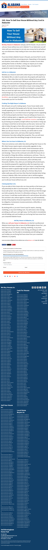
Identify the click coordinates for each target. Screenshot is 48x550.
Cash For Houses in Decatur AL (22, 308)
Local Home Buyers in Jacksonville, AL (23, 522)
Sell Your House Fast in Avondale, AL (7, 411)
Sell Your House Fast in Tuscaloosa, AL (7, 468)
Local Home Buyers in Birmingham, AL (23, 419)
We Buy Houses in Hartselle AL (6, 388)
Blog (46, 300)
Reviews (30, 4)
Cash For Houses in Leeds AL (21, 329)
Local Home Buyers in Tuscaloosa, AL (23, 473)
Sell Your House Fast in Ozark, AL (6, 514)
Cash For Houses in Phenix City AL (22, 363)
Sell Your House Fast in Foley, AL (6, 501)
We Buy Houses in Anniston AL (6, 372)
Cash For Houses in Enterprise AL (22, 369)
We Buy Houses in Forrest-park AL (6, 307)
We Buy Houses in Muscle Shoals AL (7, 394)
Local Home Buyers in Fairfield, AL (22, 429)
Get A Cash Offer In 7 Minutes (40, 13)
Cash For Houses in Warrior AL (22, 354)
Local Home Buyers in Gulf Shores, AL (23, 524)
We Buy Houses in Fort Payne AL (6, 393)
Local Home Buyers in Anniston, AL (23, 498)
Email (26, 267)
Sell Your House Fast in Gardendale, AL (7, 430)
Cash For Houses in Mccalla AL (22, 333)
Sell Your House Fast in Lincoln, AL (6, 445)
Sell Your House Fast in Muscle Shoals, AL (8, 519)
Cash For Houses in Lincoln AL (22, 330)
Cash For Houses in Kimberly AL (22, 327)
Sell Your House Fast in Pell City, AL (7, 456)
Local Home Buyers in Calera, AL (22, 420)
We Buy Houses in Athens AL (5, 366)
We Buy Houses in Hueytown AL (6, 316)
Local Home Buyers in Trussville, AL (23, 471)
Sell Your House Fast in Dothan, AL (6, 475)
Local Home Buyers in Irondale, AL (22, 444)
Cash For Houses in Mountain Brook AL (23, 336)
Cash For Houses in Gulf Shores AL (22, 402)
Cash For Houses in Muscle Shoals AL (23, 399)
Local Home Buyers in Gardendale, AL (23, 435)
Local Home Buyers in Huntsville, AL (23, 443)
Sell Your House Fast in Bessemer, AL (7, 412)
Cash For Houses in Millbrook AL (22, 389)
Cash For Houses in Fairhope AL (22, 381)
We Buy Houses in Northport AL (6, 369)
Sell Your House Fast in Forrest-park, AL (7, 427)
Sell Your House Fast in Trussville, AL (7, 466)
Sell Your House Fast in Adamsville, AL (7, 462)
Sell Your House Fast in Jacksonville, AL (7, 520)
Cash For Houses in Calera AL (22, 301)
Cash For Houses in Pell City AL (22, 339)
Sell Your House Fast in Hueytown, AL (7, 436)
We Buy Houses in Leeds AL (5, 324)
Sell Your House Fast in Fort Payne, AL (7, 517)
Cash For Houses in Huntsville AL (22, 323)
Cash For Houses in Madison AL (22, 332)
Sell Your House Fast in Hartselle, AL (7, 513)
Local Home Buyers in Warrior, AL (22, 476)
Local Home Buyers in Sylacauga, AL (23, 468)
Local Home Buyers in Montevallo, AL (23, 525)
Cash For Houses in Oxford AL (22, 380)
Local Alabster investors (29, 119)
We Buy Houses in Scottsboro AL (6, 385)
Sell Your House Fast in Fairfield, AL (6, 424)
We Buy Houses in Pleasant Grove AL (7, 337)
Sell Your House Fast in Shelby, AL (6, 460)
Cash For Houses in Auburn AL (22, 360)
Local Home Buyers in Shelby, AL (22, 465)
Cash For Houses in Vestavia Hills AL (23, 353)
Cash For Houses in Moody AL (22, 335)
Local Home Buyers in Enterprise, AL (23, 491)
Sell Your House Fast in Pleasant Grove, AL (8, 459)
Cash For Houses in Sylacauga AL (22, 347)
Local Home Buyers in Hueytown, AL (23, 441)
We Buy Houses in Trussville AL (6, 345)
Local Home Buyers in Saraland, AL (23, 518)
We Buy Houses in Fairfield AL (6, 304)
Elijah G (4, 26)
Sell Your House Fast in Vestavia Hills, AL (7, 469)
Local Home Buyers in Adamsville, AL (23, 467)
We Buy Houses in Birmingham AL (6, 294)
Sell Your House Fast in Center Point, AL (7, 417)
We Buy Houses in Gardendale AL (6, 310)
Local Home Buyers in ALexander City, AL (24, 513)
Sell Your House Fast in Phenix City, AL (7, 480)
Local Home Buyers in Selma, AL (22, 507)
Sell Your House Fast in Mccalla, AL (6, 448)
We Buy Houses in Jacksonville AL (6, 396)
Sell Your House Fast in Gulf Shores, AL (7, 522)
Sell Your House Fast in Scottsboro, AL (7, 508)
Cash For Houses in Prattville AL (22, 365)
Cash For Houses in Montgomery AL (23, 356)
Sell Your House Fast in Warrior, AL (6, 471)
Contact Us (44, 291)
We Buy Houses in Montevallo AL (6, 399)
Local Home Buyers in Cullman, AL (23, 426)
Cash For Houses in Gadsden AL (22, 366)
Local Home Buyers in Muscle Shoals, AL (23, 521)
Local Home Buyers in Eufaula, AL (22, 527)
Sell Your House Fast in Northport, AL (7, 490)
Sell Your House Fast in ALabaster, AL (7, 409)
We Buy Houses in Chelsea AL (6, 298)
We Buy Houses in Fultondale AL (6, 309)
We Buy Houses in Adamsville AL (6, 340)
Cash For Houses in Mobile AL (22, 357)
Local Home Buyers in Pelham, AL (22, 459)
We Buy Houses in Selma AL (5, 381)
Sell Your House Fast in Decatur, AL (6, 423)
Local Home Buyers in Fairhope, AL (23, 503)
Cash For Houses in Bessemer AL (22, 298)
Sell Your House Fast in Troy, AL (6, 499)
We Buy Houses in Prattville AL (6, 360)
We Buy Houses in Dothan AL (6, 354)
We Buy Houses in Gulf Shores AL (6, 397)
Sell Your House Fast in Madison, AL (7, 447)
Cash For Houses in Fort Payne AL (22, 398)
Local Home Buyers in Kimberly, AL (23, 447)
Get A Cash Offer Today (42, 290)
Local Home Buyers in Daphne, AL (22, 494)
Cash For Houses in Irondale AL (22, 324)
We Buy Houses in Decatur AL (6, 303)
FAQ (46, 295)
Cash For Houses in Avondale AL (22, 296)
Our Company (35, 4)
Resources (45, 296)
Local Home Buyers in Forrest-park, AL (23, 432)
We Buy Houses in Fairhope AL (6, 376)
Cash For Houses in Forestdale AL (22, 311)
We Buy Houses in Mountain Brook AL (7, 331)
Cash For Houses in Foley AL (21, 384)
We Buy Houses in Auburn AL (5, 355)
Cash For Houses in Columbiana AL (23, 305)
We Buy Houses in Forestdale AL (6, 306)
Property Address (7, 262)
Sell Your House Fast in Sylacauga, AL (7, 463)
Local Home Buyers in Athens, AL (22, 492)
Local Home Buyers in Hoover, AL (22, 440)
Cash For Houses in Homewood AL (23, 318)
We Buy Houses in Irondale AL (6, 319)
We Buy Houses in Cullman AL (6, 301)
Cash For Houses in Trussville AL (22, 350)
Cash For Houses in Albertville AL (22, 378)
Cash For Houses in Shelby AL (22, 344)
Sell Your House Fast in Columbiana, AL (7, 420)
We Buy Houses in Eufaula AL (5, 400)
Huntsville (45, 303)
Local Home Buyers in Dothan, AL (22, 480)
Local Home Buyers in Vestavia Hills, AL (23, 474)
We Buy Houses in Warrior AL (5, 349)
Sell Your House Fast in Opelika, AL (6, 484)
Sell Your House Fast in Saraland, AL (7, 516)
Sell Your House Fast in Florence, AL (7, 478)
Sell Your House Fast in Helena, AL (6, 432)
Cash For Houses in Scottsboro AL (22, 390)
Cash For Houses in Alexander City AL (23, 392)
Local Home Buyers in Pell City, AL (22, 461)
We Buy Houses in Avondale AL (6, 291)
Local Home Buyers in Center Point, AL (23, 422)
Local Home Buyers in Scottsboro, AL (23, 512)
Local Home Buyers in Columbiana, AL (23, 425)
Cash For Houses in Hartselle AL (22, 393)
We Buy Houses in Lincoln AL (5, 325)
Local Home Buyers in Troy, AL (22, 504)
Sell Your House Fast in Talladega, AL (7, 465)
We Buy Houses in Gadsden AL (6, 361)
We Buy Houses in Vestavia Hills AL (6, 348)
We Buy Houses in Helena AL (5, 312)
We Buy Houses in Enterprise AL (6, 364)
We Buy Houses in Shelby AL (5, 339)
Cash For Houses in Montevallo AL (22, 404)
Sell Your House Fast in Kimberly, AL (7, 442)
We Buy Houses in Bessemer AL (6, 292)
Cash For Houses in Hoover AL (22, 320)
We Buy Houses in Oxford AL (5, 375)
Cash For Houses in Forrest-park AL (23, 312)
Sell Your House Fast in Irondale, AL (7, 439)
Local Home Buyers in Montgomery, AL (23, 477)
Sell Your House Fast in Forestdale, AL (7, 426)
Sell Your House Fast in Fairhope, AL (7, 498)
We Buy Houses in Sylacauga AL (6, 342)
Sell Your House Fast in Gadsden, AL (7, 483)
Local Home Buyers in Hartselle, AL (23, 515)
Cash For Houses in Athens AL (22, 371)
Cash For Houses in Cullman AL (22, 306)
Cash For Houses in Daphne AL (22, 372)
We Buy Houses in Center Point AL (6, 297)
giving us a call (31, 240)
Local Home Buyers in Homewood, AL (23, 438)
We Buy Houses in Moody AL (5, 330)
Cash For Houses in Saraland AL (22, 396)
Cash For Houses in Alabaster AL (22, 295)
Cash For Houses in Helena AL (22, 317)
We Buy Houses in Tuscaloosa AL (6, 346)
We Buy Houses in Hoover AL (5, 315)
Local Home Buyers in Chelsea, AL (22, 423)
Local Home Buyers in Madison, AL (23, 452)
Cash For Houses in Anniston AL (22, 377)
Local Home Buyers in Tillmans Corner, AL (24, 509)
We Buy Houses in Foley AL (5, 379)
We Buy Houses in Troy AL (5, 378)
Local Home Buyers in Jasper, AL (22, 446)
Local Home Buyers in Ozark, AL (22, 516)
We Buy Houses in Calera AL (5, 295)
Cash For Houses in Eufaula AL (22, 405)
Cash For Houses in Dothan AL (22, 359)
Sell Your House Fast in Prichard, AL (7, 492)
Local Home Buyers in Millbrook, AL (23, 510)
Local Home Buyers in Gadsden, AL (23, 488)
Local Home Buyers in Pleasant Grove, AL (24, 464)
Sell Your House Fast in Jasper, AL (6, 441)
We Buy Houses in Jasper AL (5, 321)
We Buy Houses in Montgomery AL (6, 351)
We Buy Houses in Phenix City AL (6, 358)
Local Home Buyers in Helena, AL (22, 437)
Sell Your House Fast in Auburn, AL (6, 477)
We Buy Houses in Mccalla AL (6, 328)
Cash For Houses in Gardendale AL (22, 315)
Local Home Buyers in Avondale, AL (23, 416)
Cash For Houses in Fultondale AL (22, 314)
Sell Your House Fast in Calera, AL (6, 415)
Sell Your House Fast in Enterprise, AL (7, 486)
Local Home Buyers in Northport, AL (23, 495)
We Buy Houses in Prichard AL (6, 370)
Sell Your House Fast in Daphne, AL (6, 489)
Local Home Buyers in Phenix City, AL (23, 485)
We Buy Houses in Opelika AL (6, 363)
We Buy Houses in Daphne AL (6, 367)
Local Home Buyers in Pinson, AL (22, 462)
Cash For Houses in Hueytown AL (22, 321)
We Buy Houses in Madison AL (6, 327)
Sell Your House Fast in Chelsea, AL (6, 418)
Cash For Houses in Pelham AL (22, 338)
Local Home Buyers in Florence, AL (23, 483)
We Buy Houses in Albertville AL (6, 373)
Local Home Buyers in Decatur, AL (22, 428)
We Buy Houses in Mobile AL (5, 352)
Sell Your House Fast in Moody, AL (6, 450)
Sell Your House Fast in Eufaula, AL (6, 525)
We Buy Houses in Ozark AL (5, 390)
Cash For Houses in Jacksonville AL (23, 401)
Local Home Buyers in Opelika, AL (22, 489)
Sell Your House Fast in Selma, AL (6, 502)
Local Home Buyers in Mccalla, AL (22, 453)
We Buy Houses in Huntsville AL (6, 318)
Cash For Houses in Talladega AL (22, 348)
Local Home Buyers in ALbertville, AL (23, 500)
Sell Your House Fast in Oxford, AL (6, 496)
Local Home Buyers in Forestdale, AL (23, 431)
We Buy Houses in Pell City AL (6, 334)
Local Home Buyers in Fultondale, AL (23, 434)
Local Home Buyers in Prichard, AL (22, 497)
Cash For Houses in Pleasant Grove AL (23, 342)
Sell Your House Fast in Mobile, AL (6, 474)
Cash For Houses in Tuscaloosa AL (22, 351)
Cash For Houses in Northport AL (22, 374)
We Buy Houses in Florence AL (6, 357)
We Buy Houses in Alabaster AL (6, 289)
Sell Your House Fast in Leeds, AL (6, 444)
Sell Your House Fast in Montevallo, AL (7, 523)
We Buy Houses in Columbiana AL (6, 300)
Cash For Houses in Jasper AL (22, 326)
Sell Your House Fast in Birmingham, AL (7, 414)
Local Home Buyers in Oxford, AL (22, 501)
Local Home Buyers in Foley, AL (22, 506)
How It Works (24, 4)
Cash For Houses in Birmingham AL (23, 299)
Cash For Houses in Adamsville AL (22, 345)
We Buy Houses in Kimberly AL (6, 322)
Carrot (20, 545)
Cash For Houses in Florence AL (22, 362)
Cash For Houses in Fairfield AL (22, 309)
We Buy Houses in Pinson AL (5, 336)
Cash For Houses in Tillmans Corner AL (23, 387)
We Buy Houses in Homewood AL (6, 313)
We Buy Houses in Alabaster (11, 45)
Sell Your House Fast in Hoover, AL (6, 435)
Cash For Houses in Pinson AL (22, 341)
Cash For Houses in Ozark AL (22, 395)
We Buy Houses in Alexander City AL (7, 387)
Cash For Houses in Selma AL (22, 386)
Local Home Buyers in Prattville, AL (23, 486)
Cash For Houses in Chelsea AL (22, 303)
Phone (5, 267)
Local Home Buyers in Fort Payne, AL (23, 519)
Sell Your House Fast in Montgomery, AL (7, 472)
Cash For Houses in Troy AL (21, 383)
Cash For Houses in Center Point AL (23, 302)
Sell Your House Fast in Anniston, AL (7, 493)
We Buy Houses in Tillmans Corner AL (7, 382)
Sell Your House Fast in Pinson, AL (6, 457)
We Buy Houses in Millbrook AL (6, 384)
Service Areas (44, 301)
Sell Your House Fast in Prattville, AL (7, 481)
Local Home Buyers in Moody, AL (22, 455)
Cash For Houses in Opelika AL (22, 368)
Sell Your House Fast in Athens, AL (6, 487)
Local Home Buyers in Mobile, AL (22, 479)
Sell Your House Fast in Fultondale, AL (7, 429)
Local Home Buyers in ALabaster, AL (23, 414)
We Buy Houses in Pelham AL (6, 333)
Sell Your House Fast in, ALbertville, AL (7, 495)
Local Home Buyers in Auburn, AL (22, 482)
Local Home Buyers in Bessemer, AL (23, 417)
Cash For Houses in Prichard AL (22, 375)
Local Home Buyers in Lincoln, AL (22, 450)
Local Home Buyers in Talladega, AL (23, 470)
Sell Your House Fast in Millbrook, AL (7, 507)
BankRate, (5, 97)
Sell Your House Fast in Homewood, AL (7, 433)
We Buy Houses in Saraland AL (6, 391)
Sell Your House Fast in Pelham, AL (6, 454)
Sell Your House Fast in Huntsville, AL (7, 438)
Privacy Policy (44, 298)
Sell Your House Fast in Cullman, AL (7, 421)
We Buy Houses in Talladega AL (6, 343)
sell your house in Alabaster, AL (18, 223)
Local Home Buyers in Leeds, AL (22, 449)
